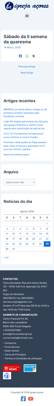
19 (27, 238)
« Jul (6, 257)
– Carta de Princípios (14, 354)
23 (7, 243)
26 (27, 243)
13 (33, 233)
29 (47, 243)
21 (40, 238)
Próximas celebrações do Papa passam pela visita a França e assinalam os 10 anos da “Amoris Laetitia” (25, 146)
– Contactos (9, 343)
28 (40, 243)
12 (27, 233)
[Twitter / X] (33, 56)
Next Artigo (27, 73)
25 (20, 243)
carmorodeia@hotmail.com (18, 337)
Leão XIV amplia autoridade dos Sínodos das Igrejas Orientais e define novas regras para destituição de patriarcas (26, 125)
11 (20, 233)
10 (13, 233)
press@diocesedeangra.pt (17, 334)
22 (47, 238)
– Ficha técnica (11, 347)
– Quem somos (11, 350)
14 (40, 233)
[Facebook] (20, 56)
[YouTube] (30, 399)
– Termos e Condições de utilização (22, 358)
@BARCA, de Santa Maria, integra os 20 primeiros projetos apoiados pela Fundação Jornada (25, 113)
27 (33, 243)
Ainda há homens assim (16, 154)
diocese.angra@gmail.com (17, 301)
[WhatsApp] (27, 56)
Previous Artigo (26, 66)
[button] (27, 15)
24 (13, 243)
